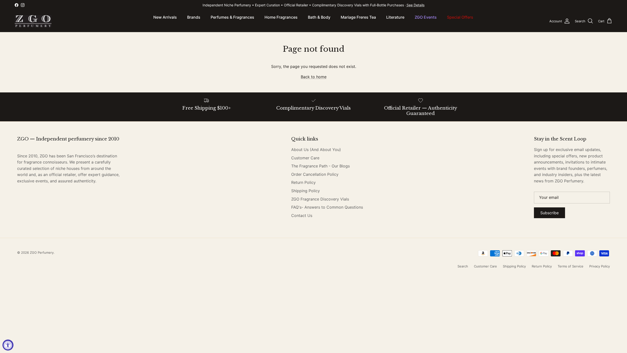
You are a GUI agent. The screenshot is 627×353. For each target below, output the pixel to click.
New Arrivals (165, 17)
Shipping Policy (305, 190)
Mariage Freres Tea (358, 17)
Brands (193, 17)
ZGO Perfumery (42, 252)
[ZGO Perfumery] (33, 21)
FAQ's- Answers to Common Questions (327, 207)
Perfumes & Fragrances (232, 17)
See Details (415, 5)
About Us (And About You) (316, 149)
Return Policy (303, 182)
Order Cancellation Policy (314, 174)
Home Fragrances (281, 17)
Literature (395, 17)
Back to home (313, 76)
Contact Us (301, 215)
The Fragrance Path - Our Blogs (320, 166)
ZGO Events (426, 17)
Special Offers (460, 17)
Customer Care (305, 157)
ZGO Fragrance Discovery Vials (320, 199)
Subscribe (549, 212)
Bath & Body (319, 17)
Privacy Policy (599, 266)
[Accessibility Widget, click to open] (7, 345)
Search (463, 266)
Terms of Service (570, 266)
